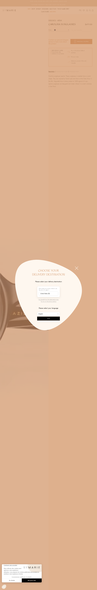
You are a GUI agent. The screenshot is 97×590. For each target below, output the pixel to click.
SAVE (48, 318)
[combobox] (48, 294)
